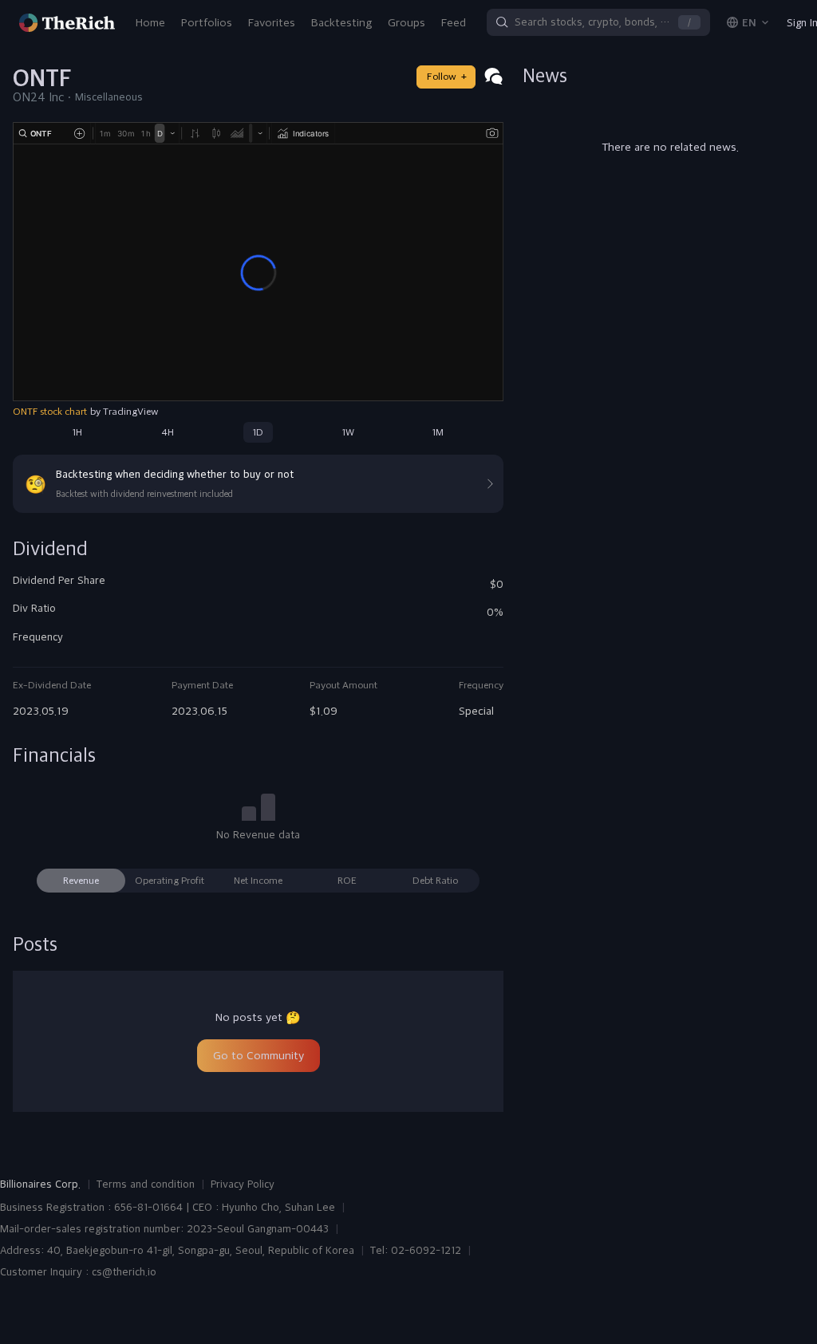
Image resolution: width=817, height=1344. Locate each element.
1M (438, 432)
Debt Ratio (435, 880)
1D (258, 432)
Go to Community (258, 1055)
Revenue (81, 880)
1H (77, 432)
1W (348, 432)
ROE (347, 880)
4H (167, 432)
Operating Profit (169, 880)
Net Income (258, 880)
